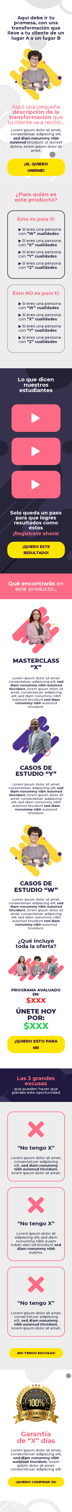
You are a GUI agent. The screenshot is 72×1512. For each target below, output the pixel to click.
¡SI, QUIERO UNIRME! (36, 167)
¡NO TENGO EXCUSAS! (36, 1353)
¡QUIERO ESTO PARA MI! (36, 1044)
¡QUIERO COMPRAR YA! (36, 1482)
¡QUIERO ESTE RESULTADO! (36, 550)
